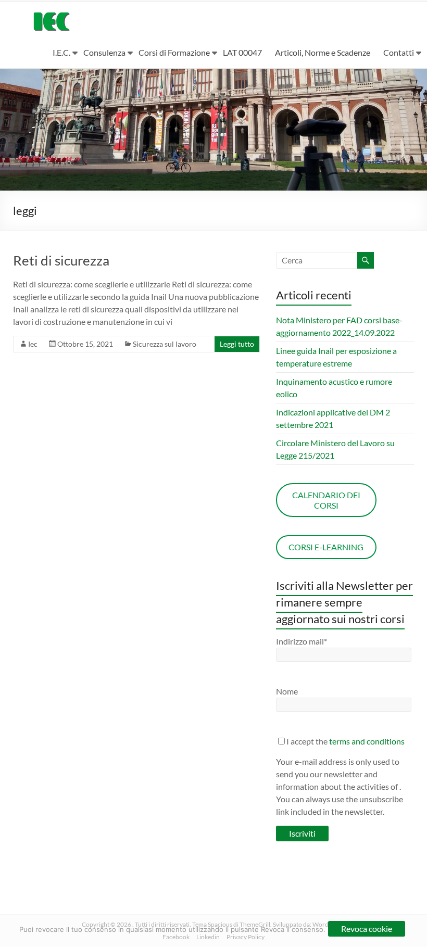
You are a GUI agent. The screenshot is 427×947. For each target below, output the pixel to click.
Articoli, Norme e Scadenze (322, 52)
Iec (32, 343)
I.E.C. (61, 52)
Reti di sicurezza (61, 260)
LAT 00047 (242, 52)
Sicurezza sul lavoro (164, 343)
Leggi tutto (237, 343)
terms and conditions (367, 741)
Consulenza (104, 52)
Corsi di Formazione (174, 52)
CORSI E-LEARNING (325, 547)
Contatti (398, 52)
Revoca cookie (366, 928)
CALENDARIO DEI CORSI (326, 500)
